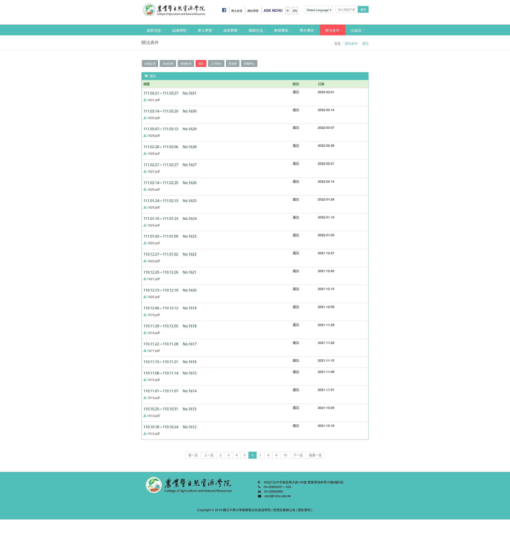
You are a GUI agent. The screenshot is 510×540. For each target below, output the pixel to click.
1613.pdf (153, 415)
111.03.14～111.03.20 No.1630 (169, 111)
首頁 (337, 43)
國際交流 (256, 30)
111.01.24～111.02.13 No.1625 (169, 200)
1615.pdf (153, 379)
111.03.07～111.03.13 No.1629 (169, 128)
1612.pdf (153, 433)
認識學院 (179, 30)
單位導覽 (205, 30)
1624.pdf (153, 225)
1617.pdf (153, 350)
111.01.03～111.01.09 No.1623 (169, 236)
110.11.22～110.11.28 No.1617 (169, 343)
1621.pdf (153, 278)
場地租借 (185, 63)
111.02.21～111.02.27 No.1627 (169, 164)
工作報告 (216, 63)
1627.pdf (153, 171)
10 (285, 455)
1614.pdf (153, 397)
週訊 (201, 63)
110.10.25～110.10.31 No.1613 (169, 408)
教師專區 (281, 30)
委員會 (233, 63)
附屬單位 (249, 63)
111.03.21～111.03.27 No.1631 (169, 93)
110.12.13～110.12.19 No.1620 (169, 290)
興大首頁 (236, 11)
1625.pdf (153, 207)
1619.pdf (153, 314)
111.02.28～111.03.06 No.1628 (169, 146)
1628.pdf (153, 153)
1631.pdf (153, 99)
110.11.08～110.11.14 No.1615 (169, 373)
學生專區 (307, 30)
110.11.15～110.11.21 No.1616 (169, 361)
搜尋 (363, 9)
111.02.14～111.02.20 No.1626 (169, 182)
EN (295, 11)
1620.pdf (153, 296)
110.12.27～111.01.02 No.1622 (169, 254)
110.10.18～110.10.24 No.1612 (169, 426)
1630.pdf (153, 117)
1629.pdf (153, 135)
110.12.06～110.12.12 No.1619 (169, 308)
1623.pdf (153, 243)
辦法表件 (332, 30)
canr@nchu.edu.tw (277, 496)
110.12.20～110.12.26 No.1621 (169, 272)
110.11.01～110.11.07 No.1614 (169, 391)
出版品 (356, 30)
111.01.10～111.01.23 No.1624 (169, 218)
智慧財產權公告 (284, 510)
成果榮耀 (230, 30)
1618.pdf (153, 332)
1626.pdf (153, 189)
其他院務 (168, 63)
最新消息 (154, 30)
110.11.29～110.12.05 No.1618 (169, 326)
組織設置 (150, 63)
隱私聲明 (304, 510)
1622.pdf (153, 261)
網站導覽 (253, 11)
